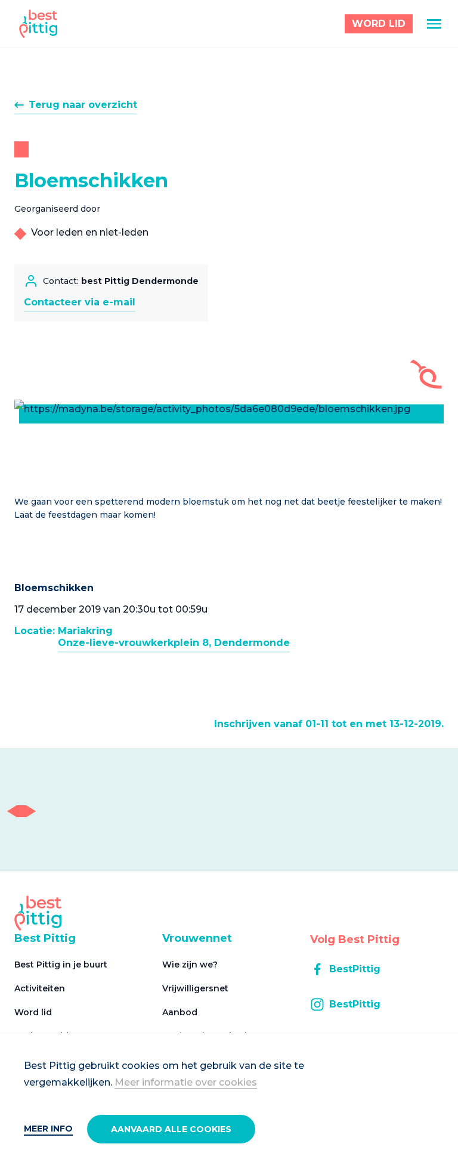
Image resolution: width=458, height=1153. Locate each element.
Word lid (33, 1012)
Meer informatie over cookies (185, 1082)
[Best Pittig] (38, 24)
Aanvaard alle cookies (171, 1129)
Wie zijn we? (190, 964)
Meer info (48, 1128)
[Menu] (434, 23)
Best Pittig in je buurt (60, 964)
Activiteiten (39, 988)
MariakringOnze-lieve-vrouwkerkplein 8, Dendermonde (174, 636)
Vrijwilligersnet (195, 988)
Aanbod (179, 1012)
